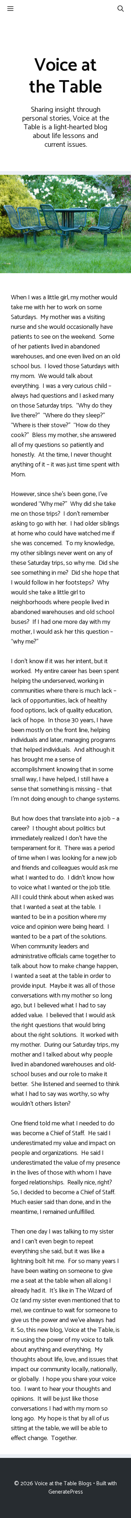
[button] (120, 9)
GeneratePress (65, 1492)
